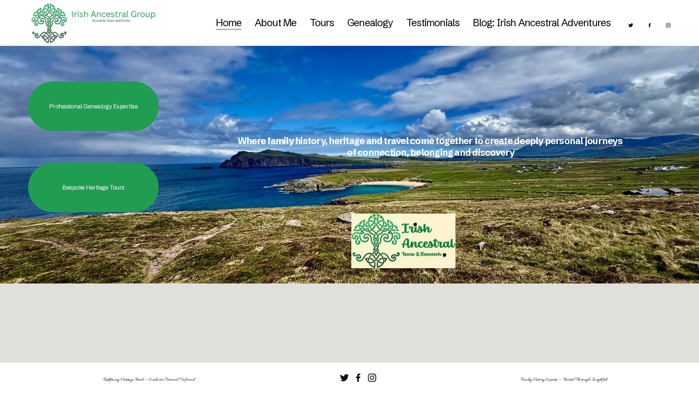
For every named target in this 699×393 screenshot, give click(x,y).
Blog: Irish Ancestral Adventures (542, 22)
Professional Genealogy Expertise (93, 106)
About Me (275, 22)
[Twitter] (630, 22)
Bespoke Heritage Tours (93, 187)
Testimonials (432, 22)
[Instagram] (668, 22)
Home (229, 22)
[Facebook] (649, 22)
